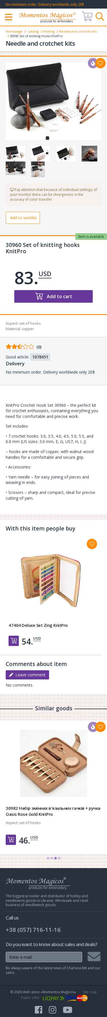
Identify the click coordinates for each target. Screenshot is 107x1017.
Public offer (30, 997)
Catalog (33, 31)
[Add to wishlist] (100, 63)
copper (28, 328)
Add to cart (59, 296)
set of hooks (30, 323)
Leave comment (29, 674)
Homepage (14, 31)
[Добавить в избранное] (92, 544)
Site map (90, 992)
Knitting (49, 31)
